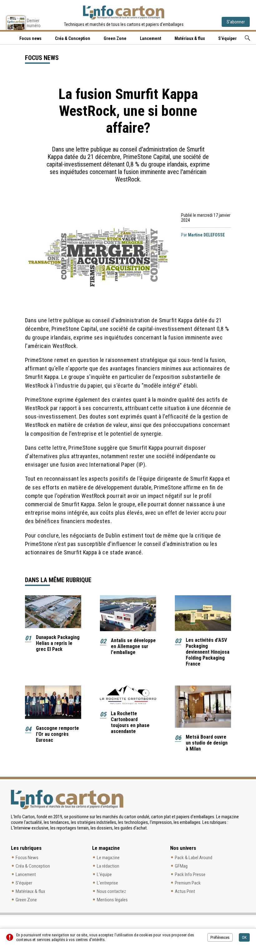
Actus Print (185, 891)
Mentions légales (112, 900)
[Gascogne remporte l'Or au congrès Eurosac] (53, 702)
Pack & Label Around (193, 857)
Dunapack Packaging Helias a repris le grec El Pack (58, 643)
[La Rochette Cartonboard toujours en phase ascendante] (128, 695)
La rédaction (108, 866)
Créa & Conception (72, 38)
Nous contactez (111, 891)
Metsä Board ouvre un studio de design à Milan (207, 743)
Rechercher (247, 38)
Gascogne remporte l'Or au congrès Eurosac (57, 734)
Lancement (150, 38)
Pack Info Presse (190, 874)
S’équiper (227, 38)
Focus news (30, 38)
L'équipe (104, 874)
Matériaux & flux (190, 38)
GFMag (181, 866)
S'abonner (236, 21)
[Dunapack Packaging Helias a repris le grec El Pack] (53, 611)
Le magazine (108, 857)
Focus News (27, 857)
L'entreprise (107, 883)
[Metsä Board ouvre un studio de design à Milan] (203, 707)
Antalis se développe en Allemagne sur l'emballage (133, 646)
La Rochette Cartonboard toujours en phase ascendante (130, 722)
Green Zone (115, 38)
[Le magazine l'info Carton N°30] (16, 23)
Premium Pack (188, 883)
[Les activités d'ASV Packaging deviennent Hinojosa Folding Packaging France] (203, 613)
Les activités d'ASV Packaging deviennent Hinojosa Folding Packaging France (207, 652)
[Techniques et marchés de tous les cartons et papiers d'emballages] (123, 12)
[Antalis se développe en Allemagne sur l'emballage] (128, 613)
